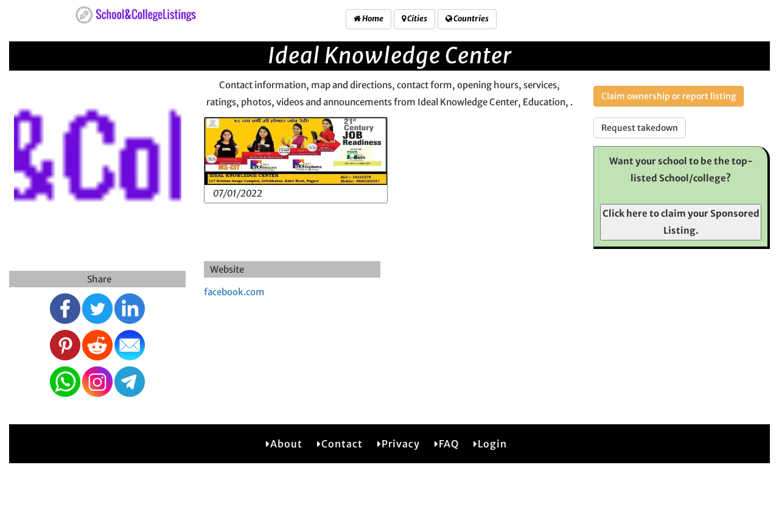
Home (372, 18)
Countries (470, 18)
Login (492, 444)
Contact (342, 444)
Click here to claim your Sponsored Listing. (681, 222)
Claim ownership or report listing (668, 96)
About (286, 444)
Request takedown (639, 127)
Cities (416, 18)
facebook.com (234, 292)
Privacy (401, 444)
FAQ (449, 444)
